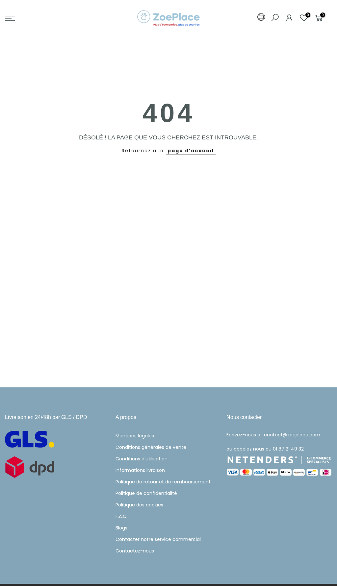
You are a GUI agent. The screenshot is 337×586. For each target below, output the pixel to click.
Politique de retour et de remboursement (163, 481)
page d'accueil (191, 150)
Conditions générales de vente (151, 447)
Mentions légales (135, 435)
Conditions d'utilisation (142, 458)
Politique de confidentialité (146, 493)
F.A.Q (121, 516)
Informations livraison (140, 470)
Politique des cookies (139, 504)
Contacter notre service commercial (158, 539)
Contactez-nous (135, 551)
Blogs (121, 528)
